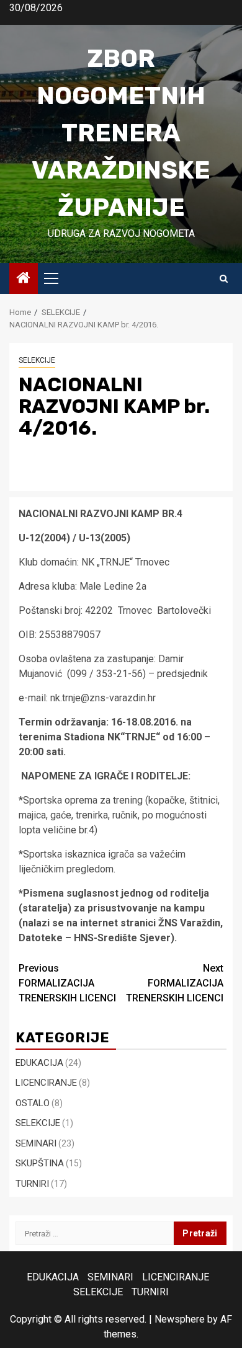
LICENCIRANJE (46, 1082)
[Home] (23, 279)
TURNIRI (32, 1183)
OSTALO (33, 1103)
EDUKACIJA (39, 1062)
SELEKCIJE (37, 360)
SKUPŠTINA (40, 1163)
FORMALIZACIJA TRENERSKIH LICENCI (67, 983)
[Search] (223, 279)
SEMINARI (36, 1143)
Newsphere (180, 1319)
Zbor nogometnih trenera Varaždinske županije (121, 133)
